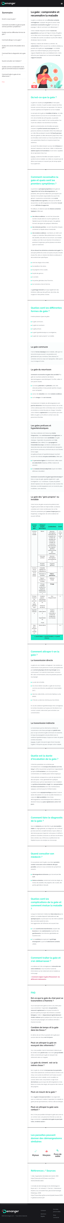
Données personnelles (56, 1210)
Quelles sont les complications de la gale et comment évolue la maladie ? (13, 67)
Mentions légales (43, 1215)
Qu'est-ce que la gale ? (9, 19)
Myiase (35, 1155)
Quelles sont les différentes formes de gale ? (13, 33)
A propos (43, 1210)
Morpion (46, 1155)
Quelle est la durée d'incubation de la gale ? (13, 46)
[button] (61, 3)
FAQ (3, 82)
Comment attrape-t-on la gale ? (11, 40)
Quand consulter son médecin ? (12, 61)
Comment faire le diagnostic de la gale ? (14, 54)
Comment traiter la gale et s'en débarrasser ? (11, 75)
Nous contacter (56, 1216)
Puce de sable (58, 1155)
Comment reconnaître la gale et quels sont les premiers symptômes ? (13, 25)
